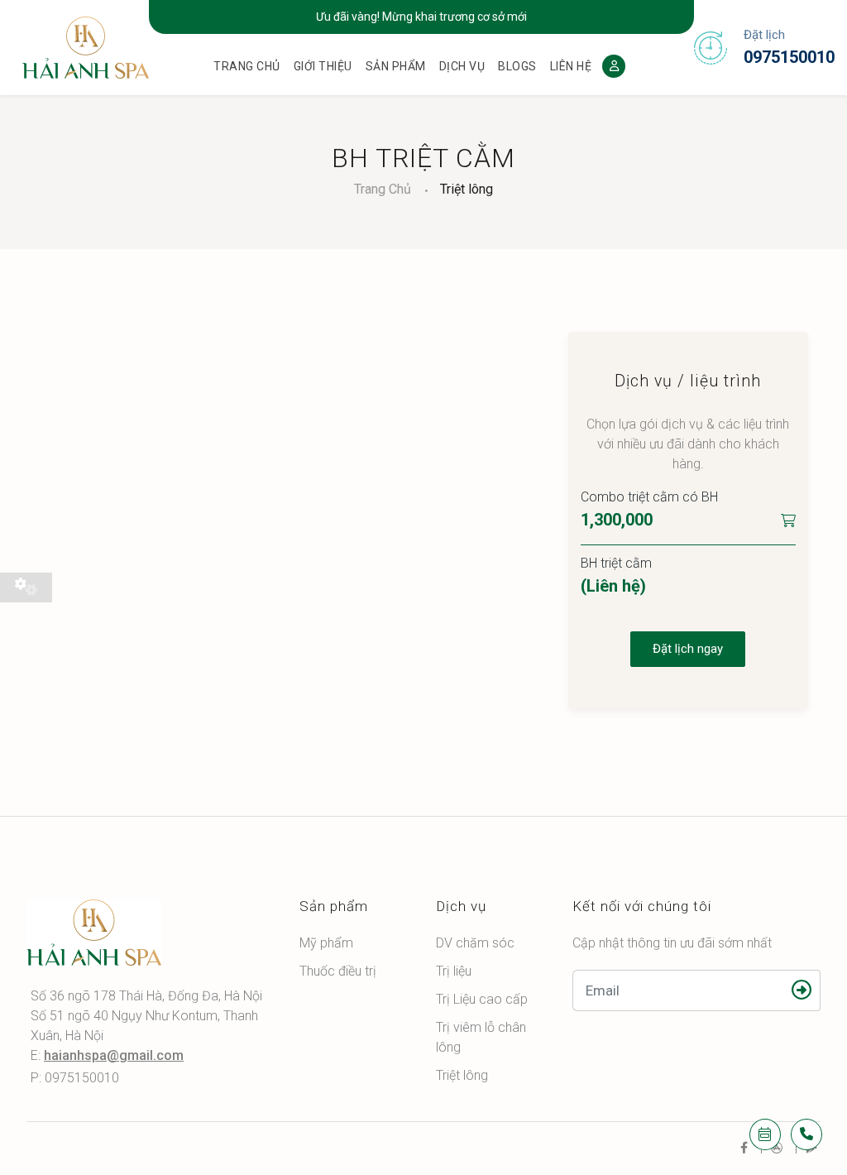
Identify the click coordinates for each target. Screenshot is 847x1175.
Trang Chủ (382, 189)
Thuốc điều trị (337, 971)
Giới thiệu (323, 66)
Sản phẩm (396, 66)
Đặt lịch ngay (688, 648)
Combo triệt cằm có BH (649, 497)
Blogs (517, 66)
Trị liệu (453, 971)
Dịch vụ (462, 66)
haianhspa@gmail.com (114, 1055)
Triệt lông (466, 189)
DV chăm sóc (475, 943)
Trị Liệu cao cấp (482, 999)
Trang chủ (246, 66)
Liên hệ (571, 66)
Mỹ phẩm (326, 943)
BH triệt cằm (616, 563)
